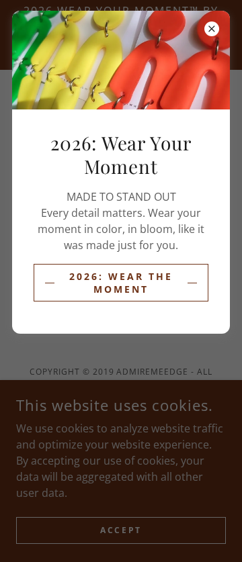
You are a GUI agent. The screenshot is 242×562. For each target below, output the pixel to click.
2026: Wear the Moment (121, 282)
